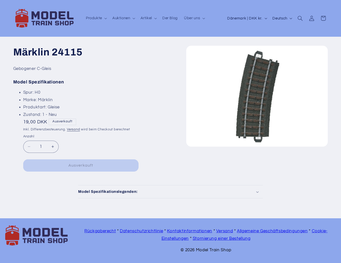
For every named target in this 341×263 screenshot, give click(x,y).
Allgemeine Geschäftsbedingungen (272, 231)
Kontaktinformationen (189, 231)
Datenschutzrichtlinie (141, 231)
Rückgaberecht (100, 231)
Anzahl (28, 136)
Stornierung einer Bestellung (222, 238)
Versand (73, 129)
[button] (96, 18)
